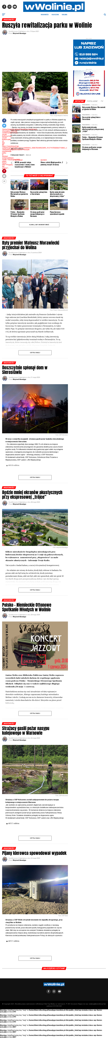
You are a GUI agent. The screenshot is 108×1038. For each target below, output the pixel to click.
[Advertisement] (35, 54)
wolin (29, 155)
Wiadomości (45, 14)
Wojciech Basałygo (19, 33)
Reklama (64, 14)
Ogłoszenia (55, 14)
